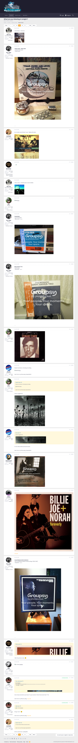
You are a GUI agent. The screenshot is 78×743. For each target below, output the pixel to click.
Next (34, 25)
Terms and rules (13, 741)
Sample (16, 553)
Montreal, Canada (9, 58)
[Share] (70, 28)
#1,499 (72, 702)
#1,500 (72, 719)
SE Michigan (10, 40)
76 (22, 25)
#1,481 (72, 28)
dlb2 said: (18, 706)
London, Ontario (10, 210)
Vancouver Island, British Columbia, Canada (9, 175)
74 (16, 25)
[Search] (72, 15)
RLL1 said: (17, 432)
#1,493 (72, 454)
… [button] (11, 25)
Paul (6, 20)
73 (13, 25)
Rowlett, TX (11, 501)
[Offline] (11, 32)
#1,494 (72, 490)
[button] (21, 15)
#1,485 (72, 180)
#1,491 (72, 379)
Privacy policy (19, 741)
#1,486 (72, 197)
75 (19, 25)
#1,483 (72, 129)
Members (25, 15)
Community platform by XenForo (63, 741)
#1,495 (72, 557)
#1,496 (72, 640)
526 (30, 25)
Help (24, 741)
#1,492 (72, 429)
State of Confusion (9, 673)
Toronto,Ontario (10, 689)
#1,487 (72, 213)
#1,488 (72, 264)
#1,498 (72, 677)
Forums (11, 15)
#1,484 (72, 162)
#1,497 (72, 661)
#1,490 (72, 365)
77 (24, 25)
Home (6, 15)
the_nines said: (19, 681)
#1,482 (72, 46)
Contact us (6, 741)
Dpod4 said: (18, 382)
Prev (6, 25)
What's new (17, 15)
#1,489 (72, 329)
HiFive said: (18, 644)
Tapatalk (29, 698)
